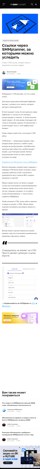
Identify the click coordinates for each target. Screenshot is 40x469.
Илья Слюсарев (11, 72)
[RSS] (36, 4)
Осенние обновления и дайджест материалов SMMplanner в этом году (17, 433)
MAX (33, 303)
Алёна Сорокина (12, 424)
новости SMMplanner (10, 40)
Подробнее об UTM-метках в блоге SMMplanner (19, 162)
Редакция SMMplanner (14, 409)
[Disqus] (20, 360)
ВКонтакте (6, 306)
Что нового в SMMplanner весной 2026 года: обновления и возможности (18, 404)
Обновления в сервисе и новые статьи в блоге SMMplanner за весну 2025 (19, 419)
